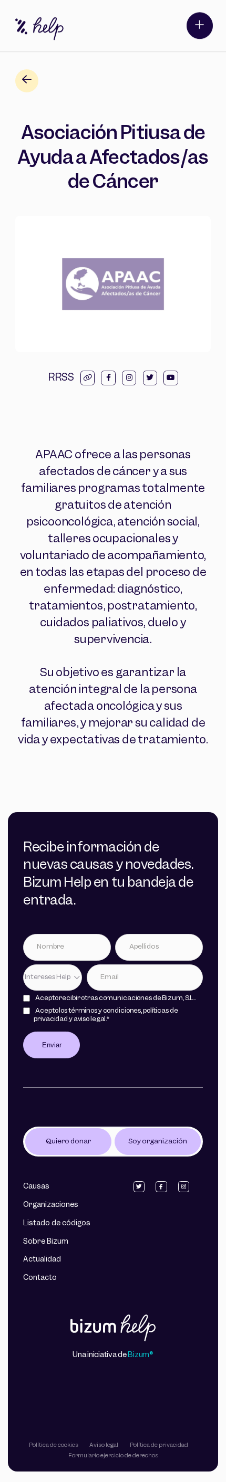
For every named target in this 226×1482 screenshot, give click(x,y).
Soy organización (157, 1141)
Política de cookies (53, 1445)
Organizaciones (50, 1205)
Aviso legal (103, 1445)
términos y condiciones (104, 1010)
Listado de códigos (56, 1223)
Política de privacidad (159, 1445)
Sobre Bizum (45, 1241)
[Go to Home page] (113, 1329)
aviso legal (90, 1019)
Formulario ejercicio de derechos (113, 1455)
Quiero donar (68, 1141)
